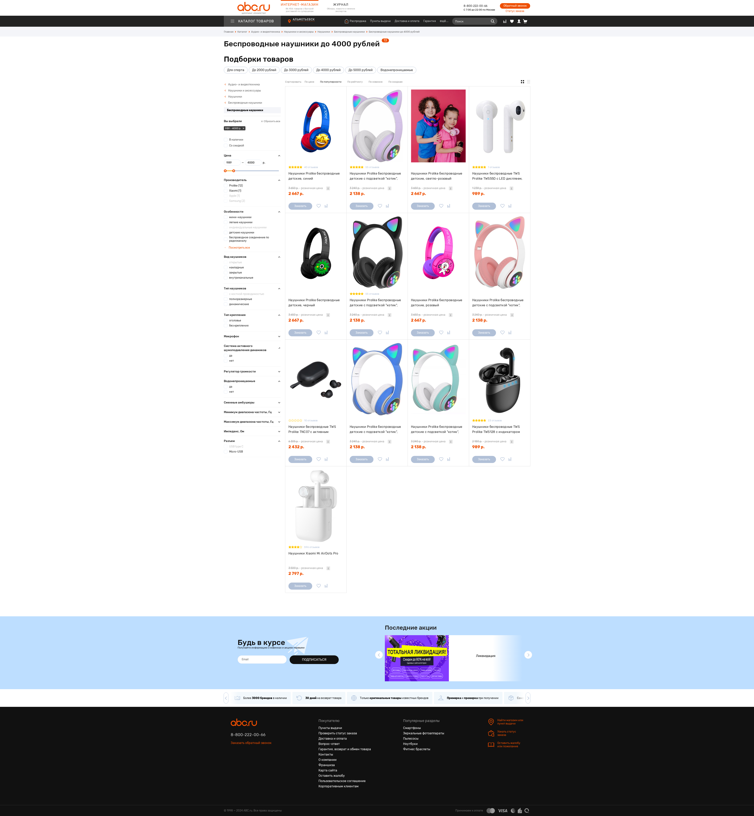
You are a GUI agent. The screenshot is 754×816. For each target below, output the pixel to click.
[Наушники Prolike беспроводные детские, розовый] (438, 252)
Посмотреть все (239, 247)
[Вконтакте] (234, 761)
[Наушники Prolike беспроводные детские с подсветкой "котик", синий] (377, 379)
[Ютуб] (250, 761)
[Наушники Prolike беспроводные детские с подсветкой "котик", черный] (377, 252)
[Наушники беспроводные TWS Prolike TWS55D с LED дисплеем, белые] (499, 126)
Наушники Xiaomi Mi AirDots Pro (313, 553)
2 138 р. (357, 193)
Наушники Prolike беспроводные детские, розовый (436, 302)
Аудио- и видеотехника (244, 84)
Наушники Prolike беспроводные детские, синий (314, 176)
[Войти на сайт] (519, 21)
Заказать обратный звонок (251, 743)
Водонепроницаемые (397, 70)
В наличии (236, 139)
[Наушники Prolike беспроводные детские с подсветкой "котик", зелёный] (438, 379)
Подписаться (314, 659)
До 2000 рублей (264, 70)
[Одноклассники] (242, 761)
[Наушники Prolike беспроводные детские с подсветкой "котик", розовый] (499, 252)
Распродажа (358, 21)
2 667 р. (296, 193)
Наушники (235, 96)
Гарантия (429, 21)
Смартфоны (412, 728)
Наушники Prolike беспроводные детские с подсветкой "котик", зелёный (436, 429)
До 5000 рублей (361, 70)
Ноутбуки (410, 744)
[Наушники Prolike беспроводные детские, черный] (315, 252)
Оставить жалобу (331, 776)
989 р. (478, 193)
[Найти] (492, 21)
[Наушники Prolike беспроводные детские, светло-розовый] (438, 126)
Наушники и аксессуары (244, 90)
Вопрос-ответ (329, 744)
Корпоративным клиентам (338, 786)
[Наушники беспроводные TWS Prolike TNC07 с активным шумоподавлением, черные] (315, 379)
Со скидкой (236, 145)
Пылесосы (410, 738)
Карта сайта (327, 770)
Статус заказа (515, 11)
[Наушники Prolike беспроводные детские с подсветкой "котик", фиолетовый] (377, 126)
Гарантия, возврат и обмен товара (344, 749)
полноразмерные (240, 299)
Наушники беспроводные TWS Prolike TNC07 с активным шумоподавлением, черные (312, 429)
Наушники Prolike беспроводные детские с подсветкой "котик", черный (375, 302)
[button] (379, 655)
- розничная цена (305, 188)
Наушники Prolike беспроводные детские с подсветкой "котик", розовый (497, 302)
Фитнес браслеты (416, 749)
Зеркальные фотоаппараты (423, 733)
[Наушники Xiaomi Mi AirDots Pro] (315, 505)
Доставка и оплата (407, 21)
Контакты (325, 754)
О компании (327, 760)
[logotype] (252, 8)
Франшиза (326, 765)
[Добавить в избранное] (319, 206)
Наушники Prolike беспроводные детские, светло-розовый (436, 176)
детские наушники (241, 232)
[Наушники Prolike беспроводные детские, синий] (315, 126)
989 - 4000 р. (233, 128)
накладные (236, 267)
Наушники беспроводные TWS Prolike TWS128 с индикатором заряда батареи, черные (496, 429)
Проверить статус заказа (337, 733)
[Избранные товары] (512, 21)
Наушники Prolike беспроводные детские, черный (314, 302)
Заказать (300, 206)
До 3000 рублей (296, 70)
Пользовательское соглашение (342, 781)
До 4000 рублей (328, 70)
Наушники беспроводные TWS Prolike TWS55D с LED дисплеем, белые (497, 176)
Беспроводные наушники (245, 102)
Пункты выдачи (380, 21)
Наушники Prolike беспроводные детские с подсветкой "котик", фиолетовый (375, 176)
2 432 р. (296, 447)
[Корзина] (526, 21)
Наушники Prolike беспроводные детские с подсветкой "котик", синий (375, 429)
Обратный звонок (515, 5)
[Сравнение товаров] (504, 21)
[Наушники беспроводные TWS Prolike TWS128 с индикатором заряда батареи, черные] (499, 379)
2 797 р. (296, 573)
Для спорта (235, 70)
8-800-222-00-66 (475, 6)
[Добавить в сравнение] (326, 206)
